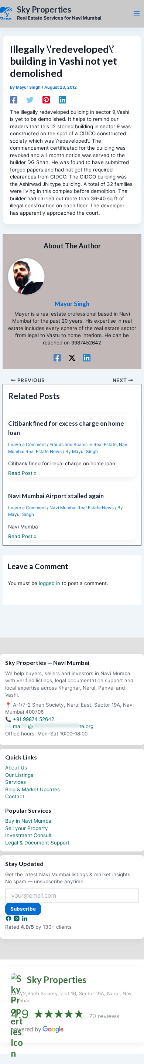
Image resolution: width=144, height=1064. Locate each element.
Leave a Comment (27, 444)
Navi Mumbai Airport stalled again (56, 496)
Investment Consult (28, 835)
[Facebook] (13, 99)
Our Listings (19, 775)
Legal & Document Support (37, 843)
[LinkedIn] (24, 920)
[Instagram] (17, 920)
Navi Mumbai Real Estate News (81, 507)
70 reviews (104, 1016)
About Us (16, 768)
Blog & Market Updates (32, 789)
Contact (14, 796)
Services (15, 782)
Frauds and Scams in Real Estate (83, 444)
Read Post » (22, 473)
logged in (49, 583)
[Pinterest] (46, 99)
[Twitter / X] (72, 357)
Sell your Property (26, 828)
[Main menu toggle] (136, 13)
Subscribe (23, 909)
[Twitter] (30, 99)
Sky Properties (44, 9)
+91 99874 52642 (33, 719)
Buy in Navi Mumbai (28, 821)
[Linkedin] (62, 99)
